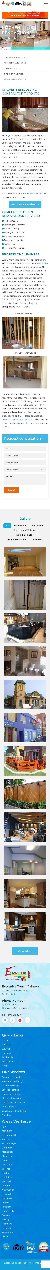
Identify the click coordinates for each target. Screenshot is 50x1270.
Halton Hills (8, 1211)
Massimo (43, 263)
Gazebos (6, 1115)
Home (5, 43)
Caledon (6, 1185)
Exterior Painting (13, 74)
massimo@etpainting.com (17, 1008)
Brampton (7, 1148)
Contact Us (7, 1061)
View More (25, 951)
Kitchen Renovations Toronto (26, 43)
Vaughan (6, 1207)
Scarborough (9, 1143)
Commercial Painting (15, 57)
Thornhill (6, 1181)
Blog (4, 1066)
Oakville (6, 1202)
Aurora (5, 1139)
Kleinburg (7, 1224)
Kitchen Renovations (12, 1098)
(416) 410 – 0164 (30, 193)
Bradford (6, 1173)
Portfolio (6, 1053)
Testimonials (8, 1057)
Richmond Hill (9, 1135)
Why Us (6, 1049)
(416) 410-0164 (31, 15)
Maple (5, 1236)
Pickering (7, 1228)
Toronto (6, 1169)
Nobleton (7, 1177)
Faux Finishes (9, 1107)
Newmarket (8, 1190)
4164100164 (10, 1004)
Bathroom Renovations (14, 1102)
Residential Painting (15, 63)
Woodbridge (8, 1232)
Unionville (7, 1194)
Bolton (5, 1160)
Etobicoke (7, 1198)
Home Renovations (14, 79)
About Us (7, 1044)
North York (7, 1164)
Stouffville (7, 1156)
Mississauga (7, 1152)
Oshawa (6, 1215)
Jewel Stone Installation (14, 1111)
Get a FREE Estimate (25, 204)
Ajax (4, 1126)
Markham (7, 1131)
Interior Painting (13, 68)
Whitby (5, 1219)
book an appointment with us (17, 419)
